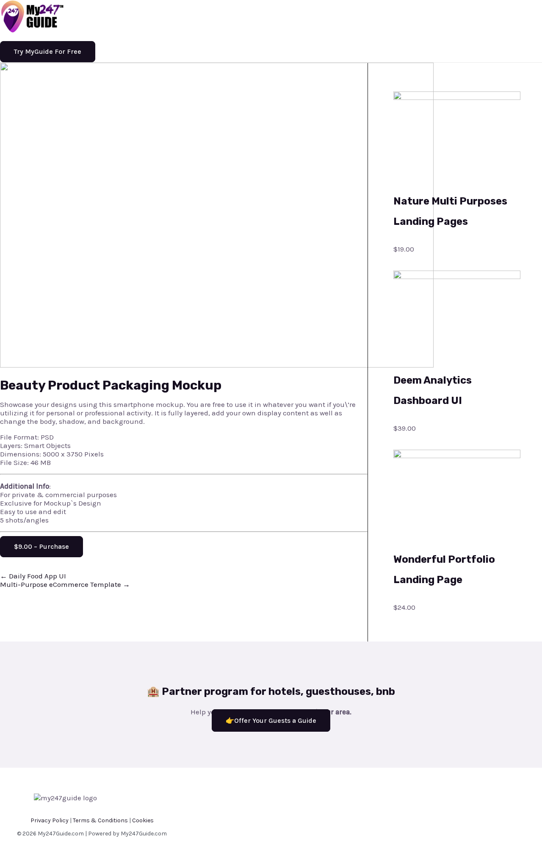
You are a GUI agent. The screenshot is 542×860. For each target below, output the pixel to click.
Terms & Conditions (100, 820)
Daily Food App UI (33, 576)
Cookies (143, 820)
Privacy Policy (49, 820)
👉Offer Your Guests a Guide (271, 720)
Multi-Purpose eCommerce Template (65, 584)
